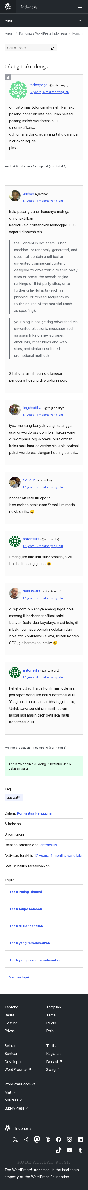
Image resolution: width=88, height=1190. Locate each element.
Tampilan (53, 1007)
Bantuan (11, 1053)
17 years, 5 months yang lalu (49, 92)
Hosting (11, 1023)
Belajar (10, 1045)
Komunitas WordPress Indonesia (43, 33)
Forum (9, 20)
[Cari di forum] (52, 47)
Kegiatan (53, 1053)
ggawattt (13, 797)
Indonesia (23, 1128)
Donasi (54, 1061)
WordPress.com (20, 1084)
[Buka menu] (81, 6)
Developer (13, 1061)
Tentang (11, 1007)
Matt (11, 1092)
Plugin (51, 1023)
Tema (51, 1015)
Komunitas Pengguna (34, 813)
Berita (9, 1015)
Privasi (10, 1031)
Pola (50, 1031)
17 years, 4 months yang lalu (43, 677)
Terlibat (52, 1045)
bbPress (14, 1100)
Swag (53, 1069)
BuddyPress (17, 1108)
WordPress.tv (18, 1069)
